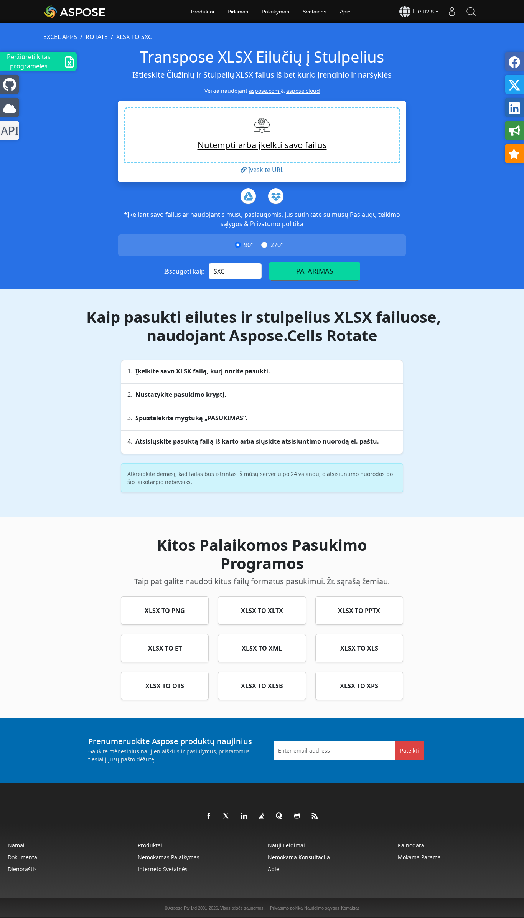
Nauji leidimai (286, 845)
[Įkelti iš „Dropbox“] (275, 196)
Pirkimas (237, 11)
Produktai (202, 11)
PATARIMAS (314, 271)
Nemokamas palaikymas (168, 857)
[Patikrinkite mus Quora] (280, 816)
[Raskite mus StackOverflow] (262, 816)
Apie (345, 11)
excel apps (60, 37)
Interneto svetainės (163, 869)
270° (276, 245)
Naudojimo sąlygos (321, 908)
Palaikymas (275, 11)
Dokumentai (23, 857)
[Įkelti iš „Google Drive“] (248, 196)
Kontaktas (350, 908)
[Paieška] (471, 11)
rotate (97, 37)
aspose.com (265, 90)
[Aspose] (75, 11)
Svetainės (314, 11)
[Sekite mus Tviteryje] (227, 816)
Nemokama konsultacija (299, 857)
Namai (16, 845)
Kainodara (411, 845)
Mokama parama (419, 857)
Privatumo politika (276, 224)
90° (249, 245)
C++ (8, 131)
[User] (451, 11)
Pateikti (409, 750)
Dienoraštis (22, 869)
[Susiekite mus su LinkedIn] (244, 816)
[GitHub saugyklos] (297, 816)
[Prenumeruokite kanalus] (315, 816)
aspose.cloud (303, 90)
